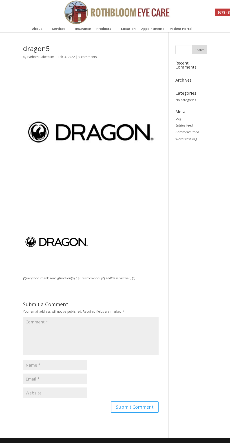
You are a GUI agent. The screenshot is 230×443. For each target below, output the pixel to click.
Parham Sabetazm (40, 57)
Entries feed (184, 125)
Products (103, 28)
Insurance (83, 28)
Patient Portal (181, 28)
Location (128, 28)
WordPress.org (186, 139)
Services (58, 28)
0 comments (87, 57)
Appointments (152, 28)
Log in (179, 118)
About (37, 28)
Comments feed (187, 132)
